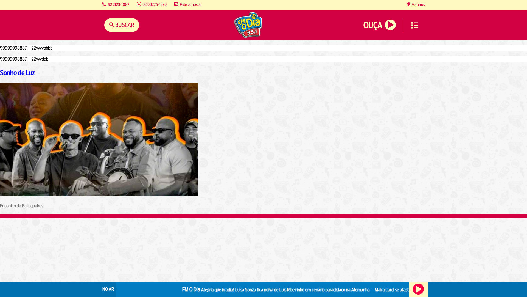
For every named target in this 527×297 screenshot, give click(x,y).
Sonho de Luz (17, 72)
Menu (414, 25)
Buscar (124, 25)
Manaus (418, 4)
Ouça (372, 25)
